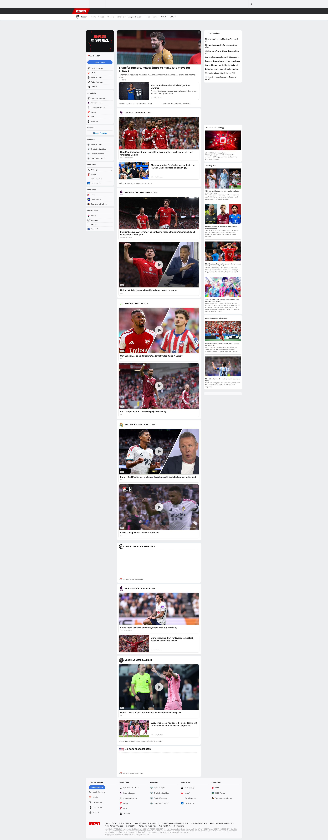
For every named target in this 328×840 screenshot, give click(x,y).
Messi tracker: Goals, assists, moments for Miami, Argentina (141, 741)
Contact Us (130, 826)
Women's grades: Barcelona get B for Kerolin (136, 103)
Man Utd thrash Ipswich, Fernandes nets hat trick (221, 46)
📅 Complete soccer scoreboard (131, 579)
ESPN (81, 11)
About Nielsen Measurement (222, 823)
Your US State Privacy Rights (146, 823)
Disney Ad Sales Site (147, 826)
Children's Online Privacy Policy (175, 823)
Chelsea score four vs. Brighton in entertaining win (222, 52)
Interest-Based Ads (199, 823)
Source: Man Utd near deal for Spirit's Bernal (221, 65)
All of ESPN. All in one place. (215, 153)
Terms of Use (110, 823)
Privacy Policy (125, 823)
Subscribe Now (100, 62)
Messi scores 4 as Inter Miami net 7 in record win (221, 40)
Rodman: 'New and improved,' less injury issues (222, 61)
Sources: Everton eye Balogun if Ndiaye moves (222, 57)
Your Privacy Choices (114, 826)
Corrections (179, 826)
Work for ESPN (165, 826)
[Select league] (82, 4)
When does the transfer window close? (176, 103)
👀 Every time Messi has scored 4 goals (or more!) (221, 78)
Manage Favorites (100, 133)
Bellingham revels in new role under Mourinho (222, 69)
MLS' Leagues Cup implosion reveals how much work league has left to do (223, 265)
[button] (245, 11)
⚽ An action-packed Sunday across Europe (136, 183)
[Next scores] (251, 4)
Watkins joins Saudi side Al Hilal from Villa (220, 73)
